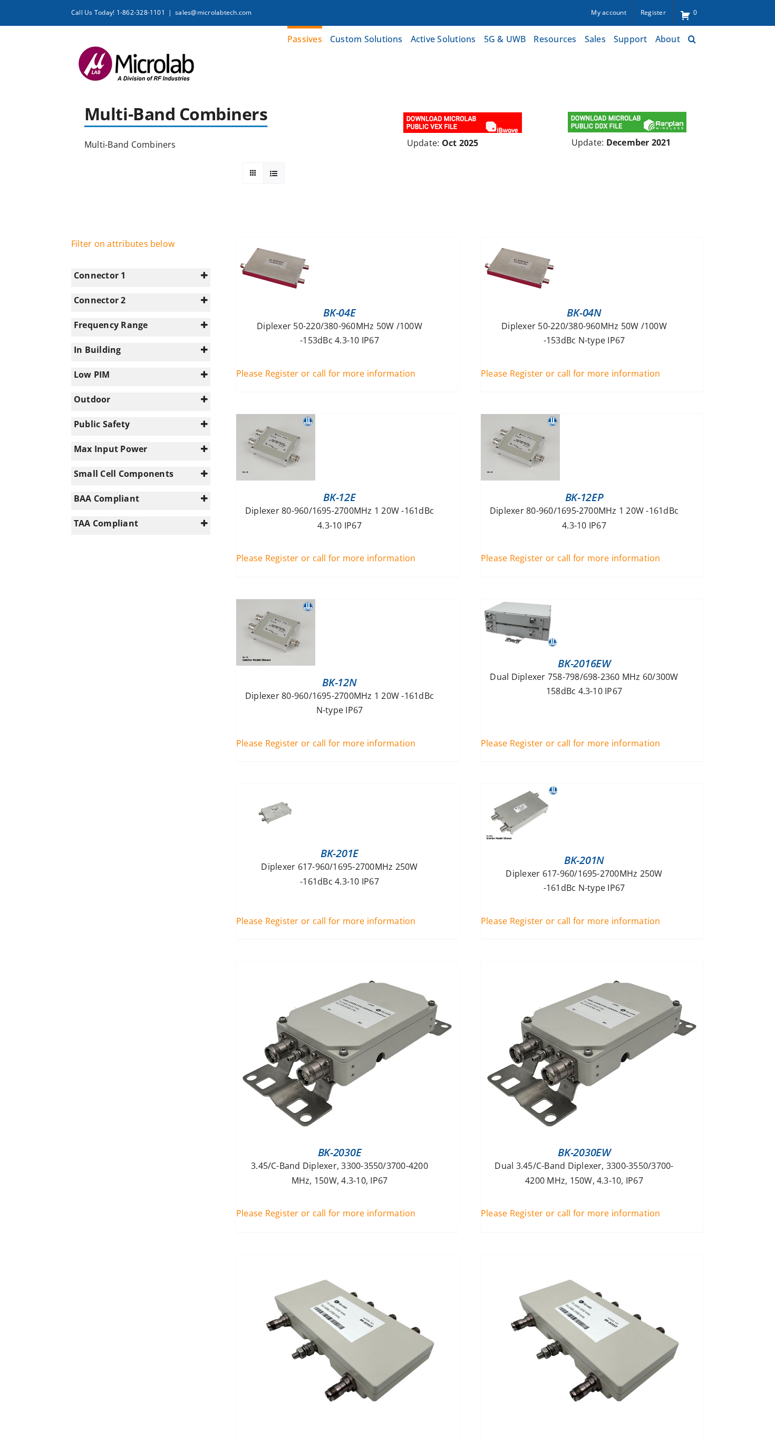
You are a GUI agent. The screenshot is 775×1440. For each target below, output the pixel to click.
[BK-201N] (520, 790)
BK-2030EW (584, 1152)
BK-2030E (340, 1152)
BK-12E (339, 497)
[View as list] (274, 173)
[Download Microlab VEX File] (463, 113)
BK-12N (339, 682)
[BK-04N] (520, 244)
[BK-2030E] (347, 968)
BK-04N (584, 312)
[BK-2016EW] (520, 606)
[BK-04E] (275, 244)
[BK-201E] (275, 790)
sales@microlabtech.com (213, 12)
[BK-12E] (275, 421)
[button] (692, 38)
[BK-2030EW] (592, 968)
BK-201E (340, 853)
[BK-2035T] (347, 1261)
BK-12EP (584, 497)
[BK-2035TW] (592, 1261)
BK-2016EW (584, 663)
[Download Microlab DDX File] (627, 113)
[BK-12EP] (520, 421)
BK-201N (584, 860)
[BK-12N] (275, 606)
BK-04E (339, 312)
